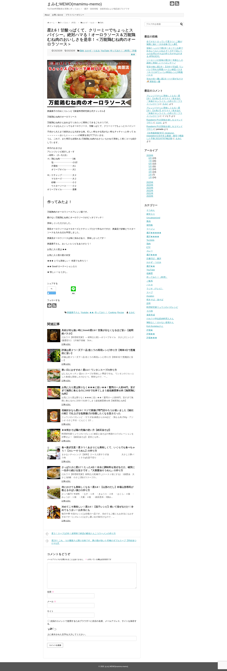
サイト (50, 611)
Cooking (112, 312)
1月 (150, 177)
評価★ (149, 330)
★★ (91, 312)
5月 (150, 166)
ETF (148, 247)
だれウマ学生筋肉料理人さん (160, 319)
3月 (150, 172)
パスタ (149, 285)
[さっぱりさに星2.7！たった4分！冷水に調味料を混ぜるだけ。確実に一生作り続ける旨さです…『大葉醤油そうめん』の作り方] (53, 472)
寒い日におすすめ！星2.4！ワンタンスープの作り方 (89, 370)
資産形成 (150, 315)
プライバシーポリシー (75, 15)
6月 (150, 164)
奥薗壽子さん (73, 312)
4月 (150, 169)
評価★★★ (151, 338)
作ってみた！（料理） (120, 51)
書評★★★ (151, 255)
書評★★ (150, 266)
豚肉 (148, 221)
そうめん (150, 210)
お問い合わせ (57, 15)
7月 (150, 161)
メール (51, 601)
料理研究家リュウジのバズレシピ (162, 307)
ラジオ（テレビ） (154, 288)
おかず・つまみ (92, 51)
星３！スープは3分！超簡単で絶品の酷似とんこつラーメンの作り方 (83, 533)
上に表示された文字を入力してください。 (67, 634)
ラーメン (150, 229)
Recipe (120, 312)
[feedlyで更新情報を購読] (172, 3)
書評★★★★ (152, 236)
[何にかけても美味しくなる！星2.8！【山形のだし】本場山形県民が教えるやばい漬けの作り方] (53, 492)
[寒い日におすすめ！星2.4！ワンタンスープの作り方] (53, 375)
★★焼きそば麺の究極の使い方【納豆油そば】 (86, 430)
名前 (50, 592)
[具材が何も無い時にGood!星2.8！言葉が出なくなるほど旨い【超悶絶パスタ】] (53, 335)
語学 (148, 303)
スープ (149, 292)
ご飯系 (149, 281)
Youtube (84, 312)
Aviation (150, 296)
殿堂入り (150, 214)
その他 (149, 311)
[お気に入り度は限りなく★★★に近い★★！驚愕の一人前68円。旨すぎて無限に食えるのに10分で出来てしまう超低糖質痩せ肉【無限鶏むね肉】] (53, 392)
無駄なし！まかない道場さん (160, 322)
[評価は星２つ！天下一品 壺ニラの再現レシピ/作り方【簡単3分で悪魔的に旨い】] (53, 355)
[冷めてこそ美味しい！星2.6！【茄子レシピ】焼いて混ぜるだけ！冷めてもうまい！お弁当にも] (53, 512)
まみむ (132, 312)
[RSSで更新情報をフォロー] (177, 3)
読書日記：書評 (153, 258)
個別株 (149, 225)
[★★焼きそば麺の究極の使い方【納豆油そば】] (53, 435)
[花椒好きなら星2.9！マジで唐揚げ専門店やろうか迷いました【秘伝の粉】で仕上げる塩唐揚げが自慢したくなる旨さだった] (53, 415)
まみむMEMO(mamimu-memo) (74, 4)
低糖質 (149, 273)
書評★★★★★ (153, 233)
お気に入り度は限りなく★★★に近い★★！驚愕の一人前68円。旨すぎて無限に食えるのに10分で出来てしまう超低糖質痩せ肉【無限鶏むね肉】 (98, 390)
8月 (150, 158)
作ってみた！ (101, 312)
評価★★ (150, 334)
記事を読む (66, 344)
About (47, 15)
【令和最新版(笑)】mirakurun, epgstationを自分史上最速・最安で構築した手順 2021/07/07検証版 (165, 136)
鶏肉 (82, 51)
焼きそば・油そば (154, 299)
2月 (150, 175)
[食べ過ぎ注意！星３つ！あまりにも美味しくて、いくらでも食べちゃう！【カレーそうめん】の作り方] (53, 452)
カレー (149, 251)
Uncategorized (153, 218)
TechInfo (150, 240)
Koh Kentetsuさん (154, 326)
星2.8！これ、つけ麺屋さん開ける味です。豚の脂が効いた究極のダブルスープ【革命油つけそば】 (93, 541)
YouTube (105, 51)
